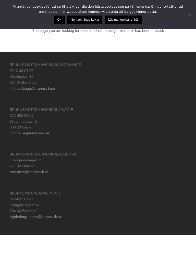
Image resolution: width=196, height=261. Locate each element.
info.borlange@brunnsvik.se (32, 88)
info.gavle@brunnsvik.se (29, 133)
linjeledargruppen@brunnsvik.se (36, 217)
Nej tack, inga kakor (85, 19)
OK (59, 19)
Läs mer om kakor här (123, 19)
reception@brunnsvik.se (29, 172)
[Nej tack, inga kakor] (189, 14)
